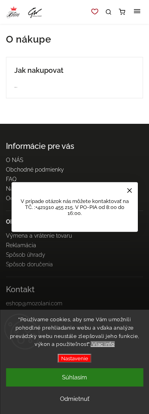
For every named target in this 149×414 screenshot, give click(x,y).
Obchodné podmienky (35, 169)
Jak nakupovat (39, 70)
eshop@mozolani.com (34, 303)
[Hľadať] (108, 12)
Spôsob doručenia (29, 264)
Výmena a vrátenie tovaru (39, 235)
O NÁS (14, 160)
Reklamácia (21, 245)
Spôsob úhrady (25, 255)
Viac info (102, 344)
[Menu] (137, 12)
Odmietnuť (74, 398)
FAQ (11, 179)
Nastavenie (74, 358)
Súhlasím (74, 377)
